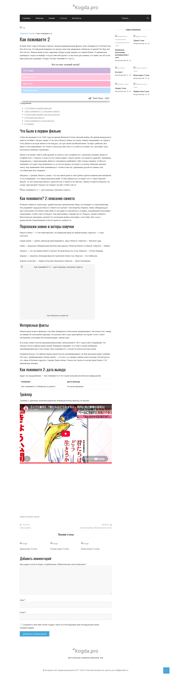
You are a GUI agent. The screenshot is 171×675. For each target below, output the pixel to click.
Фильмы (39, 18)
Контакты (76, 18)
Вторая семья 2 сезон (59, 548)
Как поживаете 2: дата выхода (39, 120)
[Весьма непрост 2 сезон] (141, 70)
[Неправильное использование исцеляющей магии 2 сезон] (123, 42)
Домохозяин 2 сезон (28, 548)
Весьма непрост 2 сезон (141, 75)
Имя (22, 600)
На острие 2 (119, 72)
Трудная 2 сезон (138, 40)
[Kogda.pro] (85, 7)
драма (22, 516)
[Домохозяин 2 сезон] (23, 543)
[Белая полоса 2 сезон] (85, 543)
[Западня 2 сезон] (123, 85)
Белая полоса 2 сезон (90, 548)
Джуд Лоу (28, 84)
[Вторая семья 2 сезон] (54, 543)
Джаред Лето (29, 77)
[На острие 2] (123, 68)
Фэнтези (29, 516)
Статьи (63, 18)
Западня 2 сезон (120, 88)
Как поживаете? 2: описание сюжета (42, 111)
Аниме (52, 18)
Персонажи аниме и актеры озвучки (42, 114)
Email (23, 612)
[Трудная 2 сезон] (141, 37)
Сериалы (26, 18)
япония (36, 516)
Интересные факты (34, 117)
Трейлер (29, 124)
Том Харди (28, 70)
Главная (23, 33)
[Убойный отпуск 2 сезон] (141, 86)
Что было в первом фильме (38, 108)
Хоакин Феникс (30, 90)
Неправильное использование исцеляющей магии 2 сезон (122, 54)
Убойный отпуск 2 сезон (141, 91)
